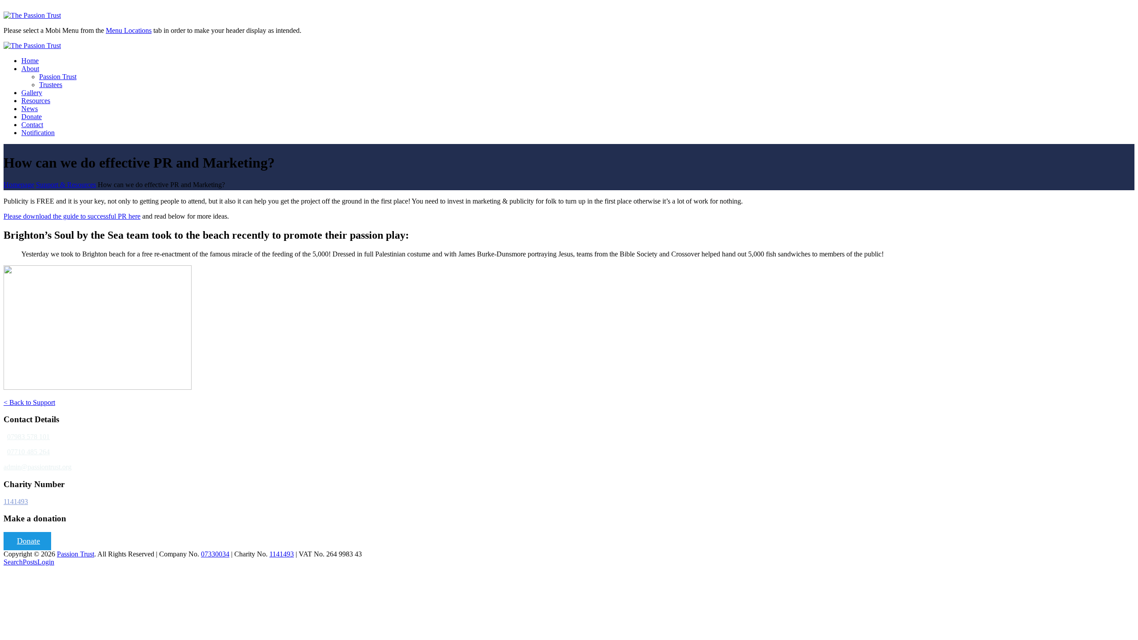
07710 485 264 (28, 452)
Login (45, 562)
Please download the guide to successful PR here (72, 216)
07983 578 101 (28, 436)
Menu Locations (129, 30)
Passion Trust (75, 554)
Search (13, 562)
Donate (28, 540)
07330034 (215, 554)
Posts (30, 562)
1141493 (16, 501)
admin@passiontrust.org (38, 467)
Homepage (19, 184)
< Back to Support (29, 402)
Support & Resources (66, 184)
